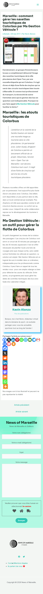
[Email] (30, 340)
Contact (11, 563)
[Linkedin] (13, 340)
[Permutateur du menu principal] (37, 4)
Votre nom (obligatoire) (21, 433)
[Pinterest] (17, 340)
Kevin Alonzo (21, 309)
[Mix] (5, 377)
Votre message (21, 462)
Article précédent (21, 405)
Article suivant (22, 411)
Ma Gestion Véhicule (26, 104)
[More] (13, 344)
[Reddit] (5, 358)
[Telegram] (34, 340)
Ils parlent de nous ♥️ (16, 566)
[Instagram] (26, 340)
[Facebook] (5, 340)
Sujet (21, 452)
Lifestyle (6, 34)
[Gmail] (38, 340)
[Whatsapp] (21, 340)
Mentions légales (21, 563)
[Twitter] (24, 557)
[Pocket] (9, 344)
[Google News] (5, 344)
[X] (9, 340)
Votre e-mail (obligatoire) (22, 443)
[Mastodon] (5, 372)
